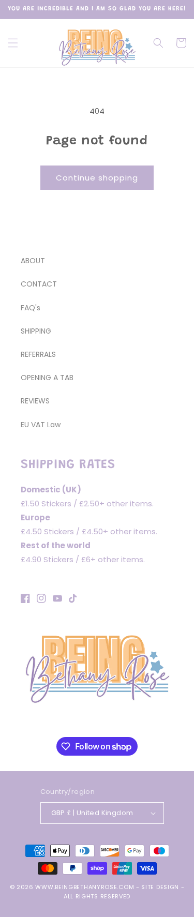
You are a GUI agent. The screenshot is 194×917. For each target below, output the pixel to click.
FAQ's (30, 308)
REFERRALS (38, 354)
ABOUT (33, 260)
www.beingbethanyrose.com (84, 887)
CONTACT (39, 284)
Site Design (160, 887)
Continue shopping (97, 177)
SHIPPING (36, 331)
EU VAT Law (41, 424)
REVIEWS (35, 401)
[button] (13, 43)
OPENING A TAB (47, 377)
